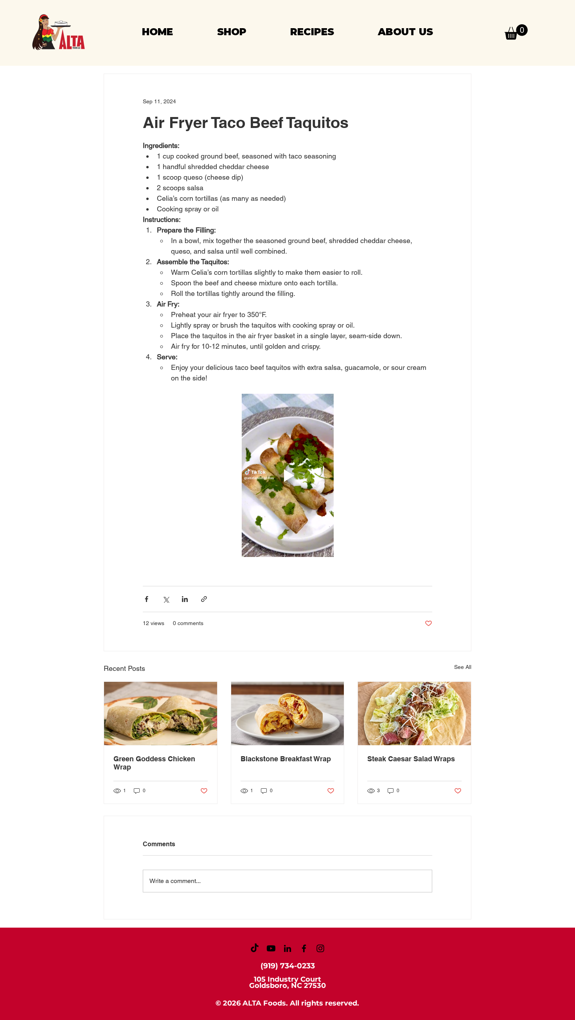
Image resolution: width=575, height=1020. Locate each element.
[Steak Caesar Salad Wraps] (414, 713)
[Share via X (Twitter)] (165, 599)
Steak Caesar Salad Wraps (411, 759)
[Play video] (287, 475)
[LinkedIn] (287, 948)
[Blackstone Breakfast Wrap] (287, 713)
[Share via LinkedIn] (185, 599)
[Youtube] (271, 948)
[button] (516, 32)
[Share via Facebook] (146, 599)
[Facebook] (304, 948)
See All (462, 667)
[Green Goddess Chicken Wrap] (160, 713)
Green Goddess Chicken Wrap (154, 763)
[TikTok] (255, 948)
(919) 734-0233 (288, 965)
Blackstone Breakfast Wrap (286, 759)
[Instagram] (320, 948)
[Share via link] (204, 599)
